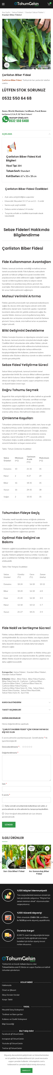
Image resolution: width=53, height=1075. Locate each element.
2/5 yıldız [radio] (25, 746)
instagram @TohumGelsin (13, 1039)
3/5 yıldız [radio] (27, 746)
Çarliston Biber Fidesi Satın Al (14, 688)
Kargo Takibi (7, 999)
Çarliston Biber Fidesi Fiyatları (14, 686)
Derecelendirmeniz (10, 746)
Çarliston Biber (35, 681)
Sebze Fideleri (17, 12)
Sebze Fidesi (38, 688)
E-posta (6, 794)
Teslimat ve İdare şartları (12, 1014)
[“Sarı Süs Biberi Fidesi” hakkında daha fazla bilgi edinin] (22, 848)
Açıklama (7, 134)
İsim (4, 783)
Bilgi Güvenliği (8, 1024)
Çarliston (24, 681)
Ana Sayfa (6, 12)
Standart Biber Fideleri (12, 15)
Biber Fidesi (22, 679)
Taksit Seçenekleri (11, 709)
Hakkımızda (6, 985)
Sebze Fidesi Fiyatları (11, 690)
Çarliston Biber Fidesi (11, 683)
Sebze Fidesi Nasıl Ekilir (30, 690)
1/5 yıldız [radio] (23, 746)
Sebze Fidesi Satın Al (11, 693)
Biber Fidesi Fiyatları (36, 679)
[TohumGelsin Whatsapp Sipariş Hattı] (15, 119)
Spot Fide (25, 693)
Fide (30, 688)
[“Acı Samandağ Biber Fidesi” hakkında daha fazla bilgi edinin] (47, 848)
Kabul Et (26, 1070)
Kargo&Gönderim (11, 702)
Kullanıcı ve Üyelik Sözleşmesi (14, 1019)
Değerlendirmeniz (10, 752)
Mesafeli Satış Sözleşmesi (13, 1009)
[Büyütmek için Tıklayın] (7, 65)
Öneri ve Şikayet (9, 990)
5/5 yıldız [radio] (31, 746)
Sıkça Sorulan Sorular (11, 995)
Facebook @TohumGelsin (13, 1034)
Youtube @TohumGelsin (12, 1043)
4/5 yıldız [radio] (29, 746)
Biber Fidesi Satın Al (10, 681)
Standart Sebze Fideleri (34, 12)
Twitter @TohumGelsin (12, 1048)
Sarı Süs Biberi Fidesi (13, 871)
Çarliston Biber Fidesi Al (31, 683)
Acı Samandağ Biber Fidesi (39, 872)
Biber (13, 679)
